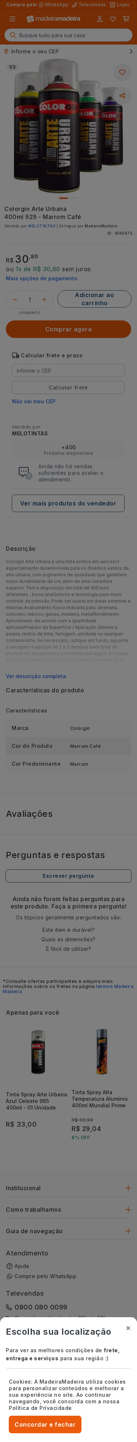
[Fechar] (128, 1328)
